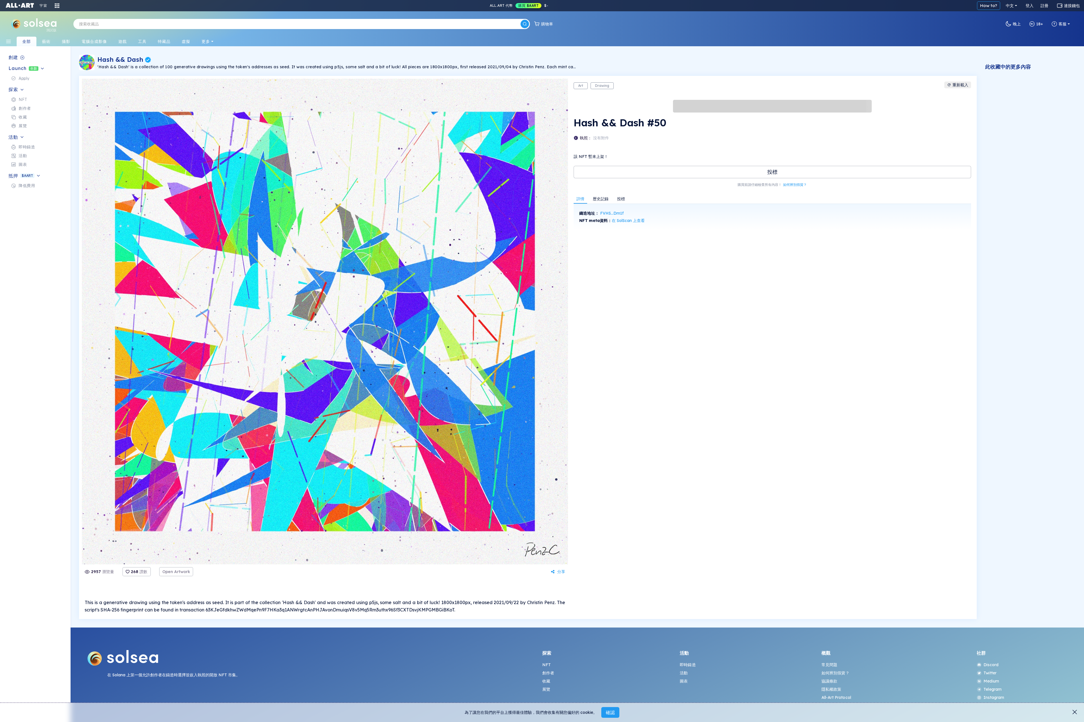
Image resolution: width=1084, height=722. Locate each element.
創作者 (548, 672)
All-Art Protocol (836, 697)
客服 (1062, 24)
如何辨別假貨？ (795, 184)
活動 (684, 672)
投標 (772, 172)
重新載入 (960, 84)
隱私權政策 (831, 689)
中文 (1010, 5)
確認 (610, 712)
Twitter (990, 672)
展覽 (546, 689)
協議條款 (829, 681)
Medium (991, 681)
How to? (988, 5)
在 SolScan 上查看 (628, 220)
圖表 (684, 681)
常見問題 (829, 664)
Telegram (993, 689)
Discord (991, 664)
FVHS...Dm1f (612, 213)
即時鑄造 (688, 664)
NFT (546, 664)
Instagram (994, 697)
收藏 (546, 681)
